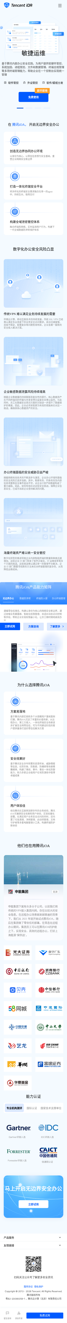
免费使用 (37, 95)
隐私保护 (38, 1286)
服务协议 (28, 1286)
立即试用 (33, 1204)
